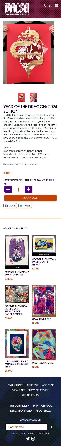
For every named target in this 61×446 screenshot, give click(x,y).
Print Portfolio (42, 405)
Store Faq (32, 385)
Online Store (15, 385)
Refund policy (30, 395)
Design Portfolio (21, 410)
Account (48, 385)
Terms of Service (38, 390)
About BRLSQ (43, 410)
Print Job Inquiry (19, 405)
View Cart (18, 390)
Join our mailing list (30, 420)
